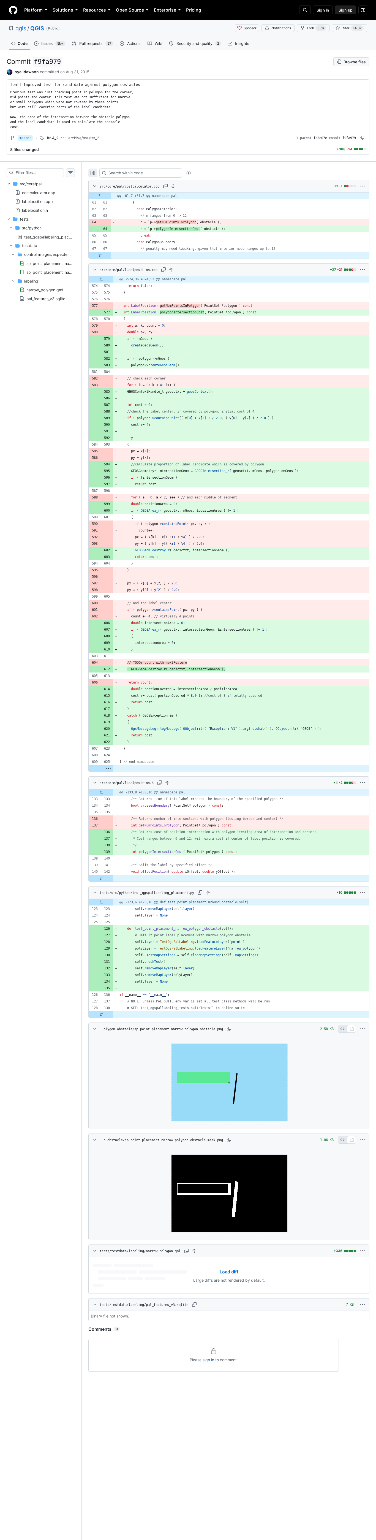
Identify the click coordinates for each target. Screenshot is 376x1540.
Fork (315, 28)
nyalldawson (27, 71)
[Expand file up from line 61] (100, 195)
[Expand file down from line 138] (101, 1014)
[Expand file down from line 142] (101, 878)
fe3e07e (320, 138)
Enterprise (165, 10)
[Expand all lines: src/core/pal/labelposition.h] (167, 783)
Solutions (63, 10)
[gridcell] (229, 195)
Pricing (193, 10)
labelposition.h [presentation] (35, 210)
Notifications (281, 28)
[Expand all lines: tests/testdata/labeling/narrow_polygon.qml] (194, 1251)
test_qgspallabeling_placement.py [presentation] (55, 236)
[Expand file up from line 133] (101, 792)
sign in (208, 1359)
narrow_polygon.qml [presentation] (44, 289)
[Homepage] (13, 10)
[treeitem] (41, 197)
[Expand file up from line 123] (101, 902)
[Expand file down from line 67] (100, 255)
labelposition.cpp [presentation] (37, 201)
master (25, 138)
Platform (33, 10)
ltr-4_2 (52, 137)
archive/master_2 (83, 137)
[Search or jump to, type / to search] (305, 10)
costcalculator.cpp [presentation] (38, 192)
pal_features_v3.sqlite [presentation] (45, 298)
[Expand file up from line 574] (101, 279)
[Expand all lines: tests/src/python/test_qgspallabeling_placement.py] (208, 892)
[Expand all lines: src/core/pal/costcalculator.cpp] (173, 186)
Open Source (130, 10)
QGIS (37, 28)
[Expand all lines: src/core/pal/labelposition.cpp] (171, 269)
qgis (20, 28)
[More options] (362, 186)
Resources (94, 10)
